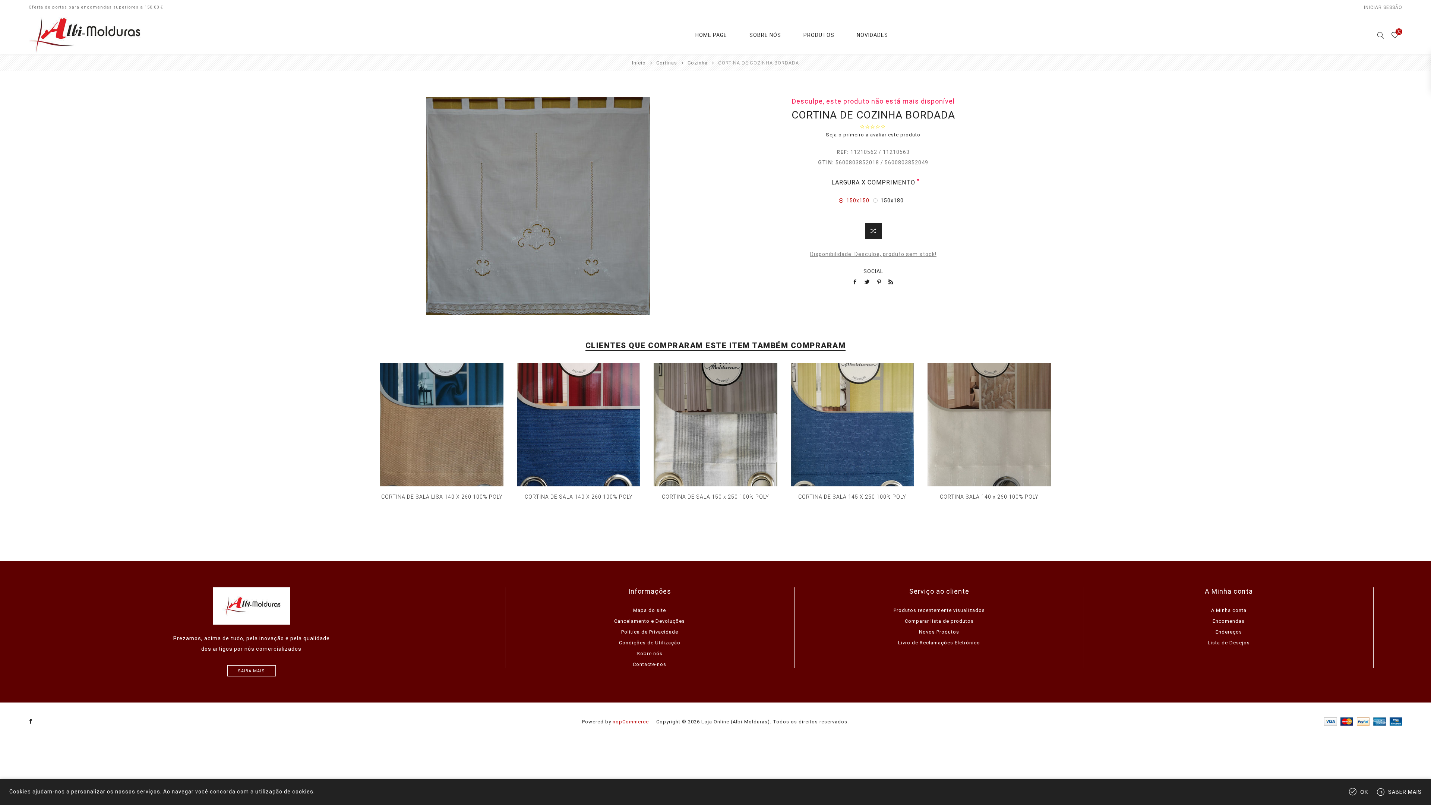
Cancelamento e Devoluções (649, 621)
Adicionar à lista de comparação (873, 231)
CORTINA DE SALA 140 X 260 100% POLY (579, 497)
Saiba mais (251, 671)
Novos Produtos (939, 632)
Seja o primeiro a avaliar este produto (873, 135)
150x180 (892, 200)
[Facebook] (31, 721)
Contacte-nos (649, 664)
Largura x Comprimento (873, 182)
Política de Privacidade (649, 632)
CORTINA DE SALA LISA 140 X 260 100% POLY (442, 497)
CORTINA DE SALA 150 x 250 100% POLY (715, 497)
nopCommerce (631, 721)
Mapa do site (649, 610)
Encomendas (1229, 621)
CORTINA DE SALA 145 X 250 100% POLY (852, 497)
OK (1364, 792)
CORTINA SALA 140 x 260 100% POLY (989, 497)
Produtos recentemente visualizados (939, 610)
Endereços (1229, 632)
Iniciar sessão (1383, 7)
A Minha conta (1229, 610)
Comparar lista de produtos (939, 621)
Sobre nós (649, 653)
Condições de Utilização (649, 642)
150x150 (857, 200)
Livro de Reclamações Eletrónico (939, 642)
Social (873, 271)
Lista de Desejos (1229, 642)
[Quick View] (434, 424)
